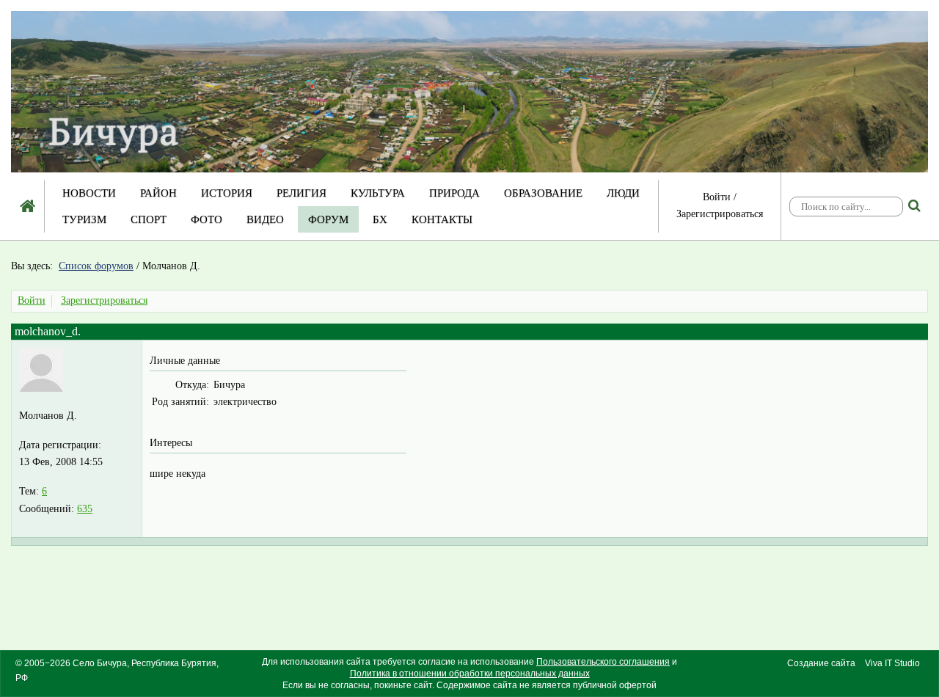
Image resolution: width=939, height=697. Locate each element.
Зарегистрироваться (719, 213)
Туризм (84, 219)
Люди (623, 193)
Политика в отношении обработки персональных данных (470, 673)
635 (84, 508)
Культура (378, 193)
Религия (301, 193)
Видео (265, 219)
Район (158, 193)
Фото (206, 219)
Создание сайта (821, 663)
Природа (454, 193)
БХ (380, 219)
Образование (543, 193)
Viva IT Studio (892, 663)
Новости (89, 193)
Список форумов (96, 265)
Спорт (149, 219)
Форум (328, 219)
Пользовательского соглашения (603, 662)
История (226, 193)
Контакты (442, 219)
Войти (717, 196)
